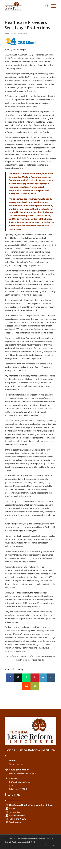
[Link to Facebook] (45, 845)
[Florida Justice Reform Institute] (25, 6)
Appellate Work (17, 815)
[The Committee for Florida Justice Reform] (6, 805)
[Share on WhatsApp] (26, 677)
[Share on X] (18, 677)
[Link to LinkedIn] (54, 845)
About (12, 808)
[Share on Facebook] (10, 677)
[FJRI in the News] (6, 819)
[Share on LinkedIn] (43, 677)
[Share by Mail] (34, 686)
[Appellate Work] (6, 815)
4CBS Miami (22, 33)
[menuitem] (45, 6)
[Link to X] (50, 845)
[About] (6, 808)
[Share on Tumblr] (51, 677)
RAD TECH (31, 842)
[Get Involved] (6, 822)
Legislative (14, 812)
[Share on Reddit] (26, 686)
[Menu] (52, 6)
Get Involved (15, 822)
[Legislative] (6, 812)
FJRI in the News (17, 818)
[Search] (45, 6)
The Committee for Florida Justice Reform (31, 805)
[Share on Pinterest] (34, 677)
